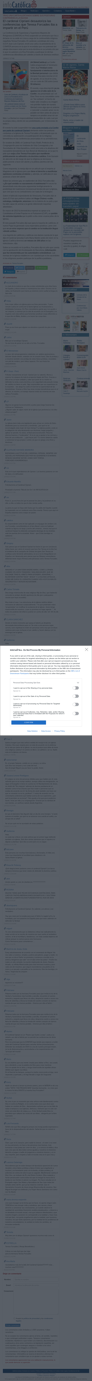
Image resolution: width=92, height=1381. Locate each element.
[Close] (87, 650)
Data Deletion (32, 731)
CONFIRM (28, 722)
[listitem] (46, 682)
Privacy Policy (59, 731)
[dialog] (46, 691)
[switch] (76, 688)
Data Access (46, 731)
